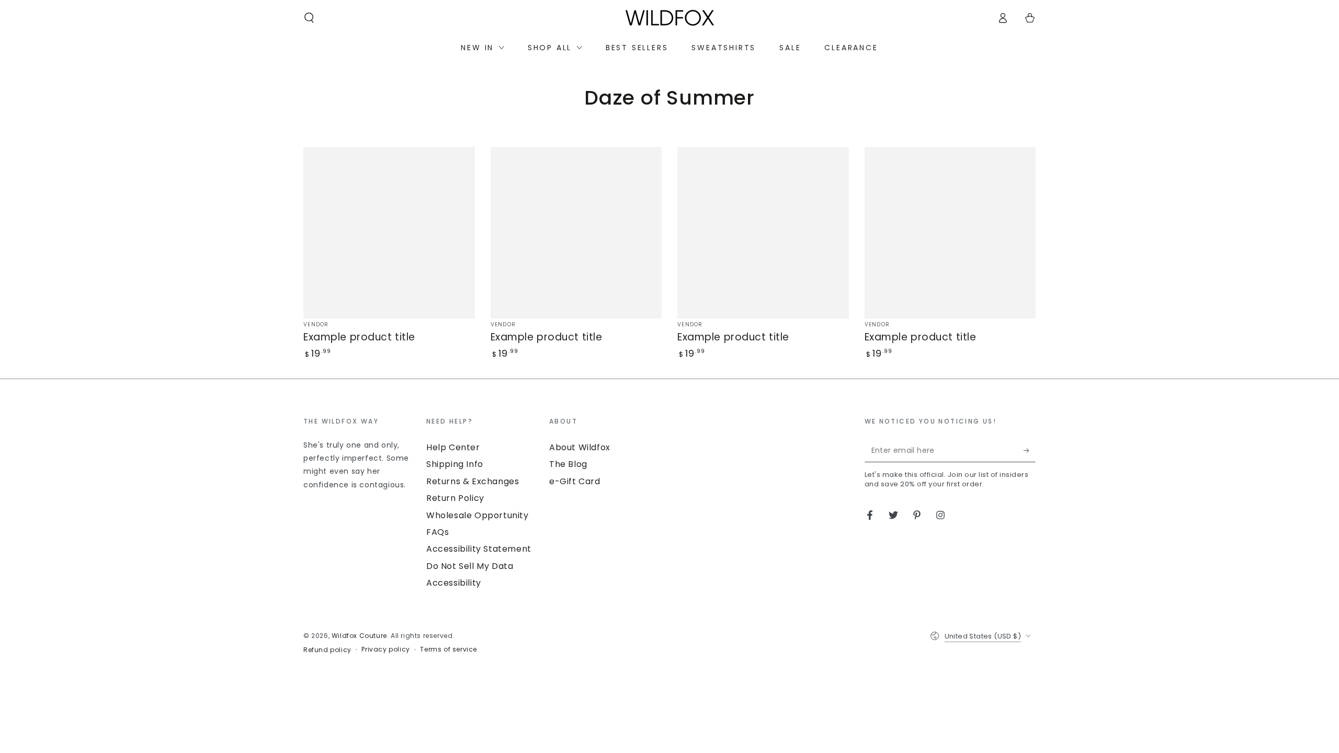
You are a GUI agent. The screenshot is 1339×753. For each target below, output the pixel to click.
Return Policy (455, 498)
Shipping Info (454, 464)
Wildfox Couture (359, 635)
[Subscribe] (1030, 450)
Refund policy (327, 650)
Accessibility (453, 583)
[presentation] (359, 454)
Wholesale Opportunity (477, 515)
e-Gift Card (574, 481)
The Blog (568, 464)
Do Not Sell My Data (469, 566)
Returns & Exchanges (472, 481)
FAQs (437, 532)
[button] (309, 17)
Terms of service (448, 649)
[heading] (359, 421)
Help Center (453, 447)
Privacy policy (385, 649)
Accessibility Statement (478, 549)
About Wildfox (579, 447)
